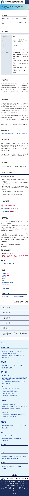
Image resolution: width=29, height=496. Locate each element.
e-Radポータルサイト (7, 263)
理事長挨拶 (4, 351)
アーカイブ (21, 458)
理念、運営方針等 (19, 351)
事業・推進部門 (5, 357)
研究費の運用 (22, 425)
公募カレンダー (7, 406)
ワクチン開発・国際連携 (7, 367)
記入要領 (5, 284)
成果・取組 (4, 372)
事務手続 (3, 422)
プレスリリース (5, 375)
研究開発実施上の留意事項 (8, 408)
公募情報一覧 (14, 414)
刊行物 (3, 452)
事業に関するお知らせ (7, 438)
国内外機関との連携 (19, 355)
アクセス (25, 466)
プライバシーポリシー (17, 488)
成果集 (24, 456)
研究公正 (11, 388)
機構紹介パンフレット (7, 456)
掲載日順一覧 (13, 416)
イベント (3, 444)
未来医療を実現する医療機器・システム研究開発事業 (14, 133)
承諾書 (5, 288)
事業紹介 (3, 362)
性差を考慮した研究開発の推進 (10, 395)
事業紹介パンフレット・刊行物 (9, 458)
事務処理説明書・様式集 (21, 406)
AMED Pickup (17, 456)
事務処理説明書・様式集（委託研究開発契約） (14, 296)
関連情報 (18, 408)
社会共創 (17, 388)
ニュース (3, 432)
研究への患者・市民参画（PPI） (10, 391)
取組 (3, 386)
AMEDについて (5, 347)
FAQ (16, 425)
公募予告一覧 (6, 414)
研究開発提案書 (7, 282)
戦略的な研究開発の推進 (8, 393)
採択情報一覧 (22, 414)
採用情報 (12, 466)
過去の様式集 (5, 428)
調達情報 (4, 466)
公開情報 (19, 466)
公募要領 (5, 275)
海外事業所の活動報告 (7, 355)
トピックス (13, 435)
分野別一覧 (5, 416)
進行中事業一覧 (5, 365)
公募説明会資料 (7, 211)
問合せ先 (4, 468)
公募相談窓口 (13, 404)
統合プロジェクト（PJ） (17, 365)
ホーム (3, 343)
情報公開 (5, 388)
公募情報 (3, 400)
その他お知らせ (17, 438)
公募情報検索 (5, 404)
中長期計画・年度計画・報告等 (9, 353)
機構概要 (11, 351)
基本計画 (5, 273)
